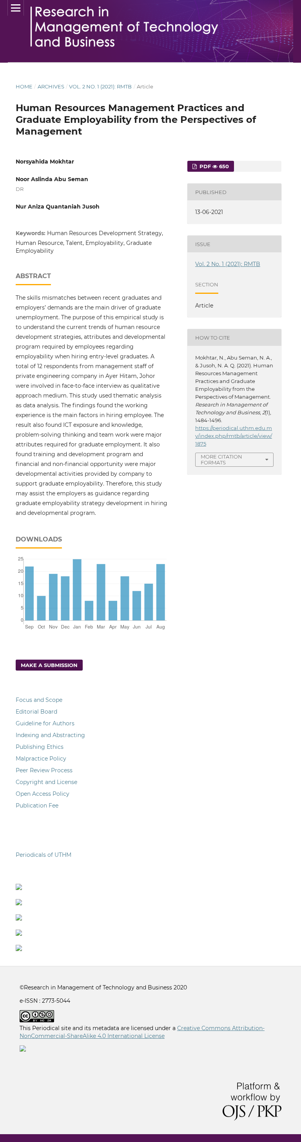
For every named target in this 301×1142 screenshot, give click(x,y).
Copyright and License (46, 782)
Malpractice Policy (41, 758)
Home (24, 86)
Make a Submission (49, 665)
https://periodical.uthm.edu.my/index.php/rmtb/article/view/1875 (233, 436)
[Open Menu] (16, 8)
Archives (51, 86)
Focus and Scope (39, 699)
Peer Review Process (44, 770)
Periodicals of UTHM (44, 854)
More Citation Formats (221, 459)
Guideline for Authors (45, 723)
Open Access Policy (42, 793)
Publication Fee (37, 805)
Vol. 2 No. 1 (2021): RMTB (100, 86)
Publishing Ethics (39, 746)
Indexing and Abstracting (50, 735)
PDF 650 (213, 166)
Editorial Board (36, 711)
